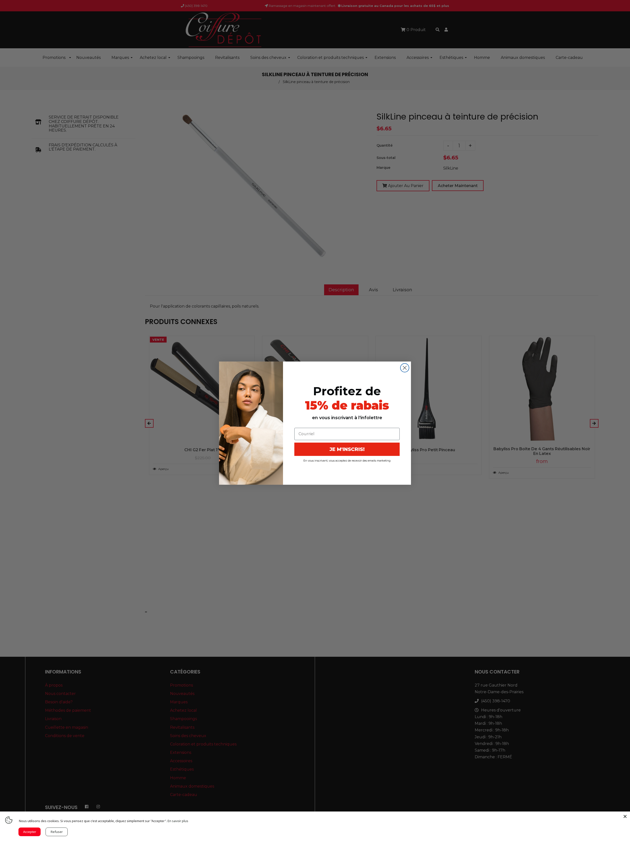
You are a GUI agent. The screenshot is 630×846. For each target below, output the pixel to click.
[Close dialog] (404, 367)
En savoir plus (178, 821)
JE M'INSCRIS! (347, 449)
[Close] (625, 816)
